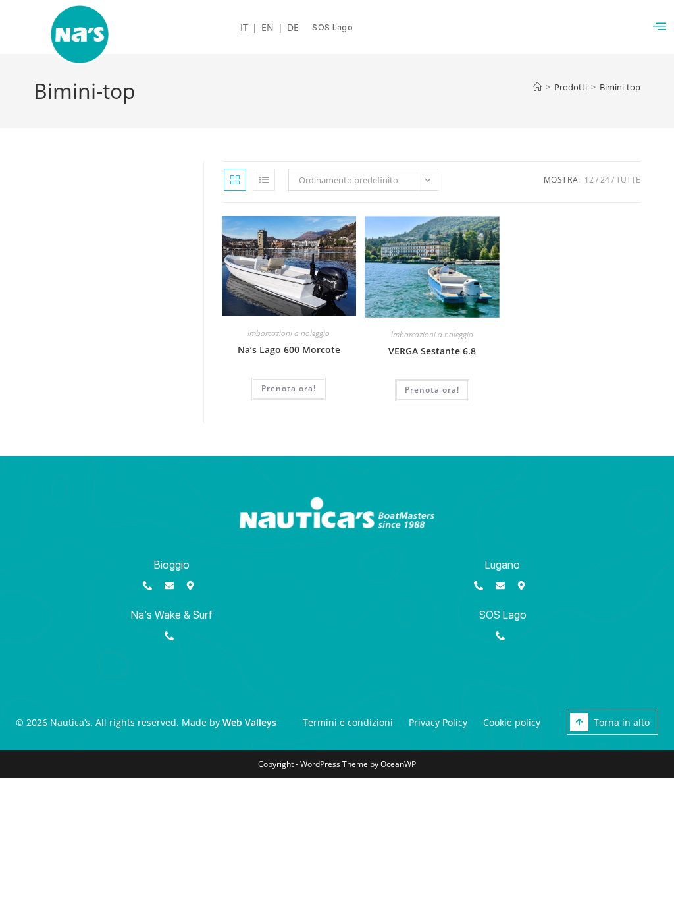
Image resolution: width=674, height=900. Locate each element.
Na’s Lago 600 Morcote (289, 349)
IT (244, 27)
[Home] (537, 87)
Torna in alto (622, 722)
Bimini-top (620, 87)
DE (293, 27)
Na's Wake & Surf (171, 614)
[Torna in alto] (579, 722)
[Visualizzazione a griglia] (235, 180)
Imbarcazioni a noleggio (288, 333)
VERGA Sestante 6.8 (432, 351)
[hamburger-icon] (659, 27)
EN (267, 27)
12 (589, 179)
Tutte (628, 179)
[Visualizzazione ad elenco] (264, 180)
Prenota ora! (288, 388)
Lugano (502, 564)
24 (604, 179)
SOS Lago (503, 614)
